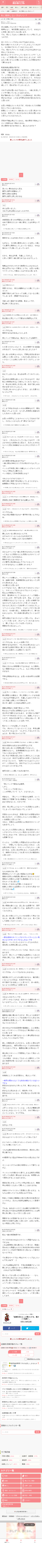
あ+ (40, 19)
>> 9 (4, 371)
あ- (36, 19)
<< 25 (4, 775)
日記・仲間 (28, 1495)
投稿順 (4, 179)
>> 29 (4, 1072)
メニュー (3, 3)
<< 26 (4, 859)
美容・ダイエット (34, 7)
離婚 (26, 1464)
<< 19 (4, 568)
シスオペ (27, 1500)
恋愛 (2, 7)
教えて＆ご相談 (29, 1481)
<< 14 (4, 425)
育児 (7, 7)
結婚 (12, 7)
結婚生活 (7, 1460)
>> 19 (4, 868)
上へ (21, 1542)
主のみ (17, 179)
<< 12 (4, 396)
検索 (39, 3)
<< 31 (4, 1006)
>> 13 (4, 530)
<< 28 (4, 924)
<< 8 (4, 275)
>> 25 (4, 993)
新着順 (11, 179)
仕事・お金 (24, 7)
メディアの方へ (35, 1516)
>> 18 (4, 692)
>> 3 (4, 285)
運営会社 (4, 1516)
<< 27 (4, 893)
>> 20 (4, 742)
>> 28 (4, 1104)
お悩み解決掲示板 (7, 1505)
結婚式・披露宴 (30, 1456)
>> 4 (4, 315)
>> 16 (4, 1134)
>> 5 (4, 327)
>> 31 (4, 1121)
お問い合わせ (21, 1519)
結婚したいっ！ (10, 1464)
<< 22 (4, 683)
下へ (35, 1542)
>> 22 (4, 902)
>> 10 (4, 405)
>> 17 (4, 639)
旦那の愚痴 (8, 1456)
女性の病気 (28, 1490)
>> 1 (4, 205)
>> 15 (4, 663)
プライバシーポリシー (22, 1516)
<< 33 (4, 542)
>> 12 (4, 509)
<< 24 (4, 653)
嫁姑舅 (27, 1460)
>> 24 (4, 969)
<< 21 (4, 629)
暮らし (17, 7)
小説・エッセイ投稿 (11, 1495)
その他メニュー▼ (7, 1309)
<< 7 (4, 229)
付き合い (7, 134)
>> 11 (4, 496)
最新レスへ (7, 1542)
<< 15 (4, 451)
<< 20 (4, 521)
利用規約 (11, 1516)
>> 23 (4, 934)
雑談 (6, 1500)
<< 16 (4, 487)
